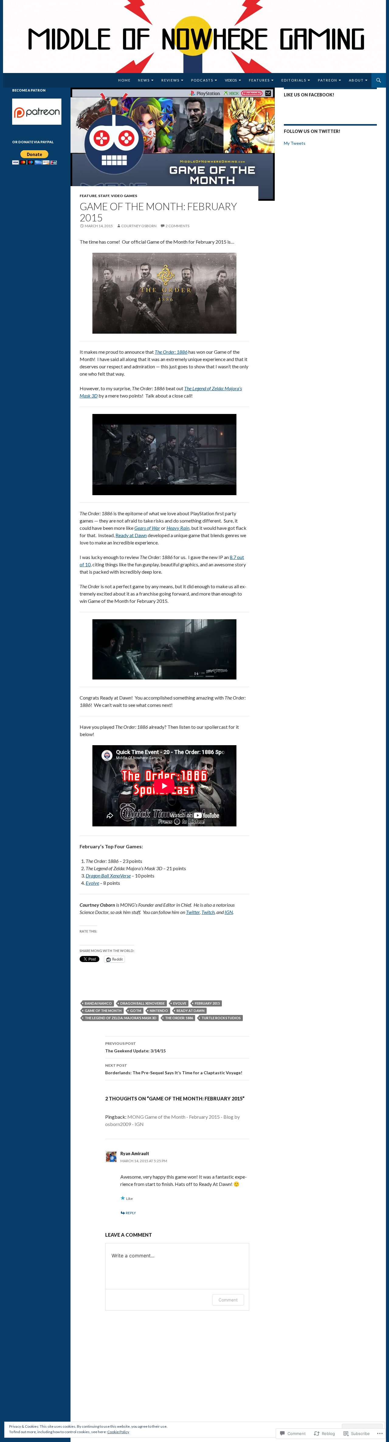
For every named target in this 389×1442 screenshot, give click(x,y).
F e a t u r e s (259, 80)
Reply (131, 1213)
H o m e (124, 80)
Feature (88, 195)
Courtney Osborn (139, 226)
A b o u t (356, 80)
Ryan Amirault (134, 1153)
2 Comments (177, 226)
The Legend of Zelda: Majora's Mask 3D (121, 1018)
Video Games (124, 195)
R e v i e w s (170, 80)
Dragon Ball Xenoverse (142, 1003)
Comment (228, 1299)
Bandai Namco (98, 1003)
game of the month (103, 1011)
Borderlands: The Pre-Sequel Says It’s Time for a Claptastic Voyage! (173, 1069)
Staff (103, 195)
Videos (231, 80)
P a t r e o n (327, 80)
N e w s (143, 80)
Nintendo (159, 1011)
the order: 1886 (179, 1018)
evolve (179, 1003)
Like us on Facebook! (309, 94)
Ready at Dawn (131, 535)
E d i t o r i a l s (293, 80)
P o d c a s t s (202, 80)
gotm (135, 1011)
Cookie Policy (118, 1432)
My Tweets (294, 143)
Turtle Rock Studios (221, 1018)
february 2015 (207, 1003)
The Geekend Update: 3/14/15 (135, 1047)
